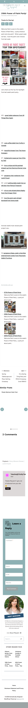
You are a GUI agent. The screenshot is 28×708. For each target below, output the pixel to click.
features (3, 15)
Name (8, 566)
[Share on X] (11, 23)
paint (15, 15)
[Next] (26, 409)
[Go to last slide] (2, 409)
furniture (10, 15)
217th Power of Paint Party (12, 292)
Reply (7, 488)
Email (7, 574)
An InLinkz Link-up (7, 285)
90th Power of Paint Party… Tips (18, 664)
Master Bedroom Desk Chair (10, 392)
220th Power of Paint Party (12, 336)
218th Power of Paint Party (12, 314)
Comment (9, 540)
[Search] (21, 639)
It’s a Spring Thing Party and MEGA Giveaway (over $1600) (21, 376)
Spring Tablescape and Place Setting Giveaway (7, 376)
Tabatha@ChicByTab (18, 474)
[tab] (10, 429)
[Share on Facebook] (7, 23)
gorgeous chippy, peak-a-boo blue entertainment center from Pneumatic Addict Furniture (13, 255)
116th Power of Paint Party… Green (9, 664)
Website (8, 583)
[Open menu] (24, 5)
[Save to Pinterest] (3, 23)
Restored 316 (20, 699)
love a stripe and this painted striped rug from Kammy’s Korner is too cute (13, 168)
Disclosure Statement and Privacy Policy (14, 689)
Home (14, 685)
